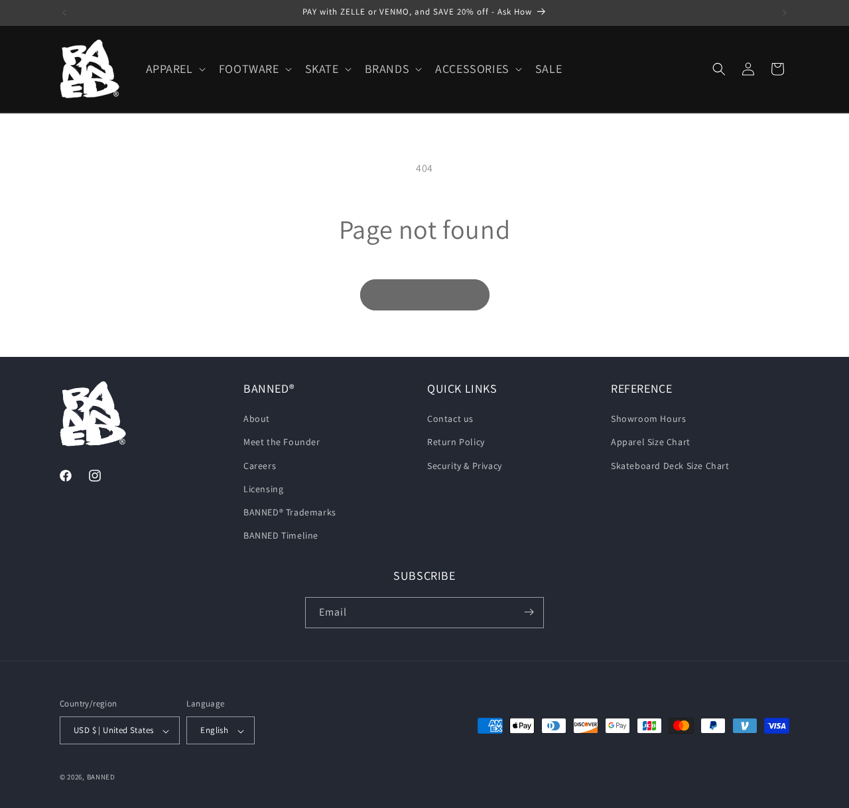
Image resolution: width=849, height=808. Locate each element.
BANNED (101, 777)
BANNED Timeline (280, 536)
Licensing (263, 489)
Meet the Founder (281, 442)
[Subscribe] (528, 612)
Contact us (450, 419)
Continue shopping (425, 295)
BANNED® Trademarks (289, 512)
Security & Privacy (464, 466)
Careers (259, 466)
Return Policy (456, 442)
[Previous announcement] (64, 12)
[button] (174, 68)
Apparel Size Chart (650, 442)
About (256, 419)
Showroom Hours (648, 419)
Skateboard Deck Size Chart (670, 466)
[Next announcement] (784, 12)
